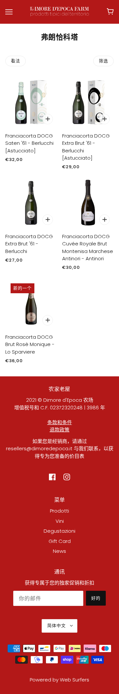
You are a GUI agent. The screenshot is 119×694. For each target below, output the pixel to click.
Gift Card (60, 541)
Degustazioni (59, 530)
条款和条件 (59, 422)
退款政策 (59, 429)
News (59, 551)
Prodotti (59, 510)
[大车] (110, 11)
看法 (15, 61)
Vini (60, 521)
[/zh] (59, 11)
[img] (52, 477)
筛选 (103, 61)
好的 (95, 598)
